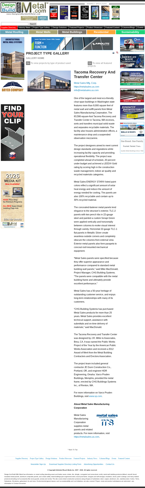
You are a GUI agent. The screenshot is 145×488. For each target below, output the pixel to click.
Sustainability (130, 32)
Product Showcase (94, 27)
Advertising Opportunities (93, 464)
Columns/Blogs (128, 27)
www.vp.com (95, 396)
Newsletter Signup (29, 18)
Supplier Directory (8, 27)
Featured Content (112, 27)
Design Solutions (60, 27)
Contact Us (110, 464)
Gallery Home (35, 58)
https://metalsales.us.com (86, 86)
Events (140, 27)
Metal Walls (43, 32)
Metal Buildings (72, 32)
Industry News (24, 27)
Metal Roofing (14, 32)
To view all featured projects (100, 64)
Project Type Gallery (41, 27)
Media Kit (43, 18)
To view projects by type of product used (49, 63)
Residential (101, 32)
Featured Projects (77, 27)
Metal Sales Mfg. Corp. (85, 83)
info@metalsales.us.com (86, 90)
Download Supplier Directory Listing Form (65, 464)
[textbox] (14, 24)
